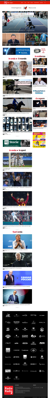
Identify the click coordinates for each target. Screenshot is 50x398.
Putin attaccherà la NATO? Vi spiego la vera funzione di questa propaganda (16, 286)
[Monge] (42, 343)
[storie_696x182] (16, 147)
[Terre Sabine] (42, 371)
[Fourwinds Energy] (25, 329)
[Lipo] (16, 343)
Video (3, 77)
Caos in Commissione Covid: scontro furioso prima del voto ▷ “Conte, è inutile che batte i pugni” (40, 66)
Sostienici (41, 2)
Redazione (6, 77)
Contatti (39, 397)
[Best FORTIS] (42, 315)
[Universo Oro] (8, 378)
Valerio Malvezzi (6, 305)
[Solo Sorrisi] (42, 364)
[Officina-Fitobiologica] (33, 350)
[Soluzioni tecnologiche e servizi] (8, 371)
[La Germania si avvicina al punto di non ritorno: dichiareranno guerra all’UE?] (17, 296)
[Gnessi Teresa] (8, 336)
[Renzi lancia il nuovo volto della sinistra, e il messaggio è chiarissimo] (17, 241)
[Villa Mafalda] (16, 378)
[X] (44, 0)
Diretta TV (11, 0)
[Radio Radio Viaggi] (42, 357)
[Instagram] (41, 0)
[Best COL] (25, 315)
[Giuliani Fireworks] (42, 329)
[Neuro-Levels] (8, 350)
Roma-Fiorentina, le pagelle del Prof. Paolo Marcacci (12, 268)
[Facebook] (40, 0)
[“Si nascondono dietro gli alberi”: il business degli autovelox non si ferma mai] (17, 86)
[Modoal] (33, 343)
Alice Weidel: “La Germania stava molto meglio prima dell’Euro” (14, 76)
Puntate (31, 2)
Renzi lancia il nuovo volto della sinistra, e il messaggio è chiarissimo (15, 249)
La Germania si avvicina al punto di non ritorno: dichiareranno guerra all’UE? (16, 304)
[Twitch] (42, 0)
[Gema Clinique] (33, 329)
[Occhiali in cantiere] (16, 350)
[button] (45, 2)
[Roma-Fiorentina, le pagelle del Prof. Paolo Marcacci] (17, 260)
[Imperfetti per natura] (42, 336)
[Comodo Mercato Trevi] (16, 322)
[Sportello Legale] (25, 371)
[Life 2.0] (8, 343)
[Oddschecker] (25, 350)
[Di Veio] (33, 322)
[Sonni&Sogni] (16, 371)
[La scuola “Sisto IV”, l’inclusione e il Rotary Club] (40, 113)
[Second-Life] (33, 364)
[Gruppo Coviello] (16, 336)
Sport (28, 2)
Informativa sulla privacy (35, 397)
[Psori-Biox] (25, 357)
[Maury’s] (25, 343)
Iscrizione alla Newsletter (43, 397)
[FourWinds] (16, 329)
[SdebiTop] (25, 364)
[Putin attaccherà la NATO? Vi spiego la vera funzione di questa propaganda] (17, 278)
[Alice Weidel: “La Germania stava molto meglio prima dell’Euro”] (17, 68)
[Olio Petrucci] (42, 350)
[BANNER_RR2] (39, 148)
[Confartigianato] (25, 322)
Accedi (5, 0)
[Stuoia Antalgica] (33, 371)
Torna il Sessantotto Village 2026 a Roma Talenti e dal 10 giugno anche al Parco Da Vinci (40, 128)
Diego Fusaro (5, 287)
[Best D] (33, 315)
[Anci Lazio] (8, 315)
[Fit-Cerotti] (8, 329)
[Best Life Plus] (8, 322)
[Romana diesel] (8, 364)
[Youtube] (45, 0)
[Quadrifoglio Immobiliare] (33, 357)
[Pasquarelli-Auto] (8, 357)
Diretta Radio (7, 0)
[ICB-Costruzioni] (33, 336)
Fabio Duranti (4, 31)
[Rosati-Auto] (16, 364)
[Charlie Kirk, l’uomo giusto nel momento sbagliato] (40, 71)
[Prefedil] (16, 357)
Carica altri (17, 229)
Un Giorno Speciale (6, 134)
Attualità (4, 42)
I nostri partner (36, 2)
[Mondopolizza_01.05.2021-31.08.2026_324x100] (39, 94)
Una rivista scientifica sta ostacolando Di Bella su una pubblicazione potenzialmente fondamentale (39, 86)
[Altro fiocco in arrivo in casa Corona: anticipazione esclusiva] (40, 103)
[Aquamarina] (16, 315)
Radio (22, 2)
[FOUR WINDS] (16, 55)
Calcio (27, 41)
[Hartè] (25, 336)
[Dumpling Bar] (42, 322)
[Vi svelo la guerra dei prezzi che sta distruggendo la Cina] (13, 39)
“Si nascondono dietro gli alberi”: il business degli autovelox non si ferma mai (17, 94)
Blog (3, 287)
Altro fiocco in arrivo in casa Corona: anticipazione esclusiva (40, 108)
